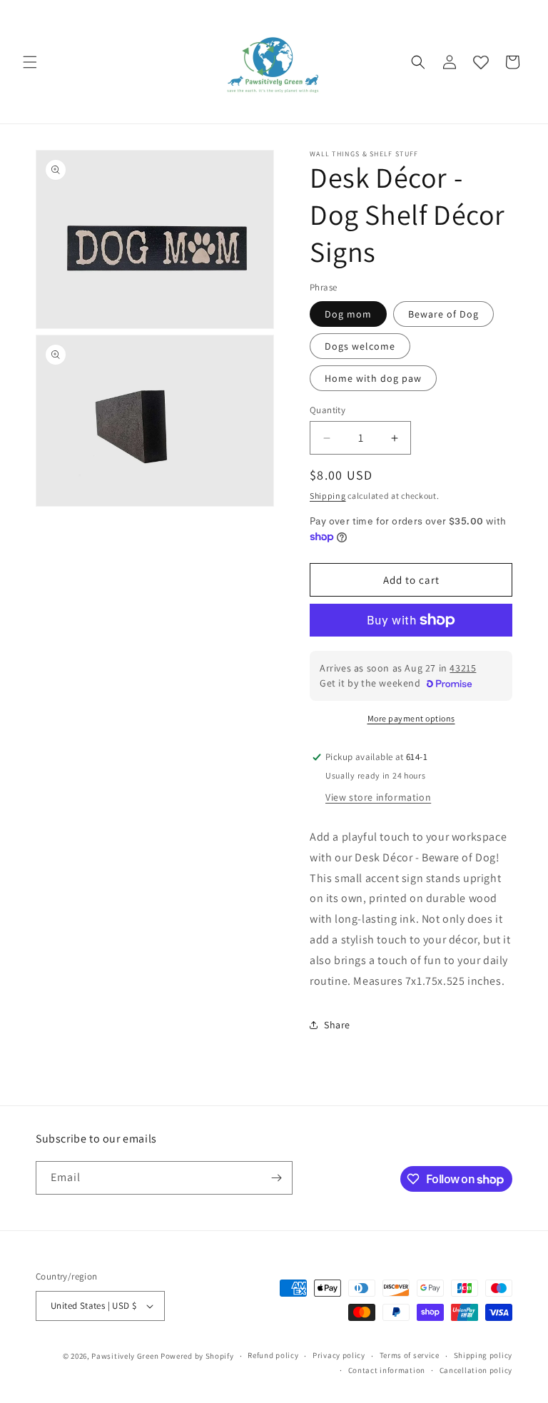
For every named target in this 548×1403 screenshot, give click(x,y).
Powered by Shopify (197, 1356)
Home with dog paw (373, 378)
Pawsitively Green (124, 1356)
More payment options (411, 718)
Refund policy (273, 1355)
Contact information (386, 1370)
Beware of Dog (443, 314)
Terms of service (410, 1355)
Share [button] (337, 1024)
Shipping (328, 495)
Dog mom (348, 314)
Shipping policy (483, 1355)
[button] (30, 62)
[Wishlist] (481, 62)
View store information (378, 797)
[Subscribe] (276, 1178)
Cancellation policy (476, 1370)
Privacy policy (339, 1355)
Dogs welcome (360, 346)
